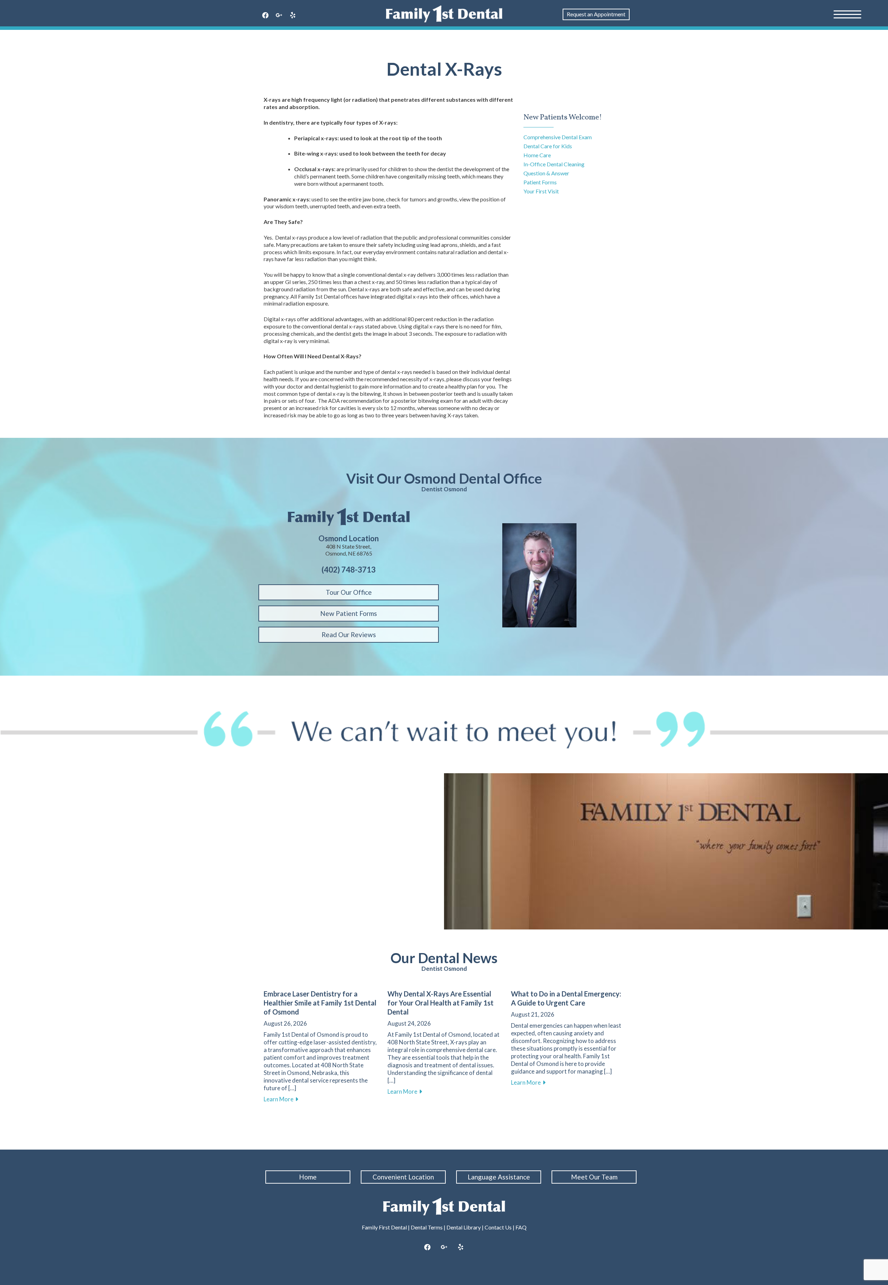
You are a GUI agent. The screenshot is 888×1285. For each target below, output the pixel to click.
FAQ (521, 1227)
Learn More (281, 1099)
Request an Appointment (596, 14)
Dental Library (463, 1227)
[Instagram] (444, 1247)
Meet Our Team (594, 1177)
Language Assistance (499, 1177)
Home (308, 1177)
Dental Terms (427, 1227)
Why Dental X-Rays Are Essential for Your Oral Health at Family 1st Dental (440, 1003)
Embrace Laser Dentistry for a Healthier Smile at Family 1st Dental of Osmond (320, 1003)
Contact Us (498, 1227)
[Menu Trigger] (847, 14)
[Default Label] (293, 16)
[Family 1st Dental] (444, 14)
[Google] (279, 16)
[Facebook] (265, 16)
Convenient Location (403, 1177)
